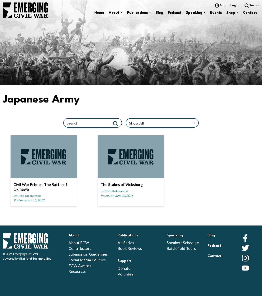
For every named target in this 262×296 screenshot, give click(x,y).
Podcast (174, 13)
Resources (77, 271)
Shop (231, 13)
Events (216, 13)
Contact (250, 13)
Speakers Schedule (183, 242)
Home (99, 13)
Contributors (79, 248)
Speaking (194, 13)
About (114, 13)
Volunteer (126, 274)
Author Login (229, 5)
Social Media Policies (87, 259)
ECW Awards (79, 265)
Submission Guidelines (88, 254)
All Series (126, 242)
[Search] (117, 123)
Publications (137, 13)
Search (254, 5)
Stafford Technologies (35, 258)
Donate (124, 268)
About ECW (78, 242)
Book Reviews (130, 248)
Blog (159, 13)
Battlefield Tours (181, 248)
